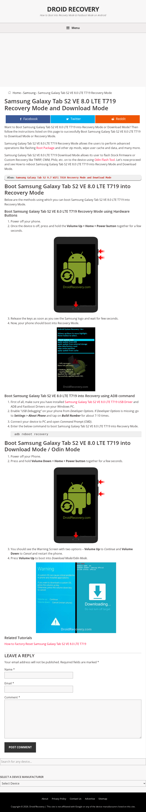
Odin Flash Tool (105, 160)
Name (9, 669)
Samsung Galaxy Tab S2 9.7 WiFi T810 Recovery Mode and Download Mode (63, 177)
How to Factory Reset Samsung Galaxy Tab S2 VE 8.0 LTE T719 (45, 644)
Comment (12, 697)
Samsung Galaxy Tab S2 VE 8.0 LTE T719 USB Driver (99, 402)
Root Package (45, 148)
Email (9, 683)
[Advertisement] (73, 59)
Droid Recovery (73, 9)
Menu (76, 28)
